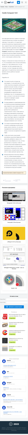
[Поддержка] (18, 2)
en (10, 2)
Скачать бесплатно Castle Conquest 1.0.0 (13, 172)
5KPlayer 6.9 (6, 387)
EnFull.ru (4, 427)
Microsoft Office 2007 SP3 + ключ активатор (13, 399)
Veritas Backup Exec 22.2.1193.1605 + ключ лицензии (12, 412)
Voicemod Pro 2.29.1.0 (8, 376)
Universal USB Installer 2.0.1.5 (9, 365)
